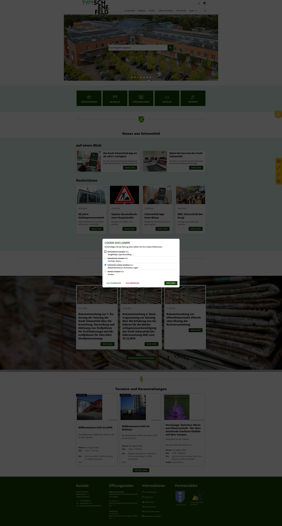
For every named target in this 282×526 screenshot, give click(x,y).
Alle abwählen (132, 283)
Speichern (170, 283)
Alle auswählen (114, 283)
